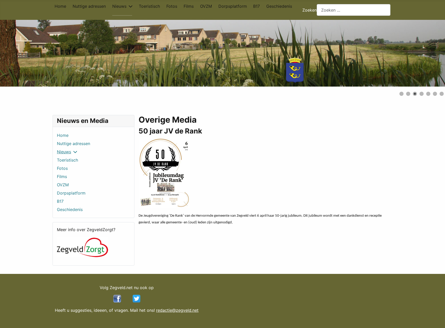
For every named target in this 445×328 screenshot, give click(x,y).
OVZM (206, 6)
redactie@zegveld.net (177, 310)
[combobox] (353, 10)
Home (60, 6)
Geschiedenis (279, 6)
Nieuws (119, 6)
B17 (256, 6)
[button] (429, 53)
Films (189, 6)
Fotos (171, 6)
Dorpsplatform (232, 6)
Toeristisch (149, 6)
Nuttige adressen (89, 6)
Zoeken (309, 10)
